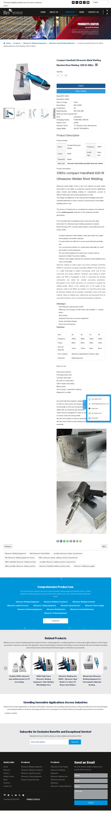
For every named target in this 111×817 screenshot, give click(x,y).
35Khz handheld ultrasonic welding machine (20, 562)
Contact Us (55, 621)
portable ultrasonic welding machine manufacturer (58, 562)
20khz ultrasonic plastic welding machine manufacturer (58, 558)
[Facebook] (73, 2)
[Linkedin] (8, 795)
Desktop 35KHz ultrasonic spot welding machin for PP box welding (19, 679)
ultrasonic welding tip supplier (84, 566)
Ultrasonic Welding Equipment (15, 553)
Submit (90, 803)
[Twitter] (77, 2)
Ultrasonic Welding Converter (84, 602)
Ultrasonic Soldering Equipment (29, 609)
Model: (59, 96)
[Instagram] (84, 2)
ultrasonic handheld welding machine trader (54, 566)
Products (6, 783)
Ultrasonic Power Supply (94, 606)
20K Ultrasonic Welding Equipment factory (20, 558)
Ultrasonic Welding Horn (56, 609)
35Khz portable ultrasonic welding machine (20, 566)
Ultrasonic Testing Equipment (55, 613)
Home (5, 767)
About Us (6, 770)
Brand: (59, 99)
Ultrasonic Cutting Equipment (44, 606)
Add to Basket (81, 91)
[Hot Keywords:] (105, 12)
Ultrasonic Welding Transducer (56, 602)
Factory (6, 773)
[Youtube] (80, 2)
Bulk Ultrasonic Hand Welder (40, 553)
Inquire (81, 86)
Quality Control (8, 776)
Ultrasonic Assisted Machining (82, 609)
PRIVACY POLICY (33, 799)
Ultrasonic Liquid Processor (18, 606)
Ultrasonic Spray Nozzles (70, 606)
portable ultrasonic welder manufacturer (68, 553)
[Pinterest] (88, 2)
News (5, 780)
